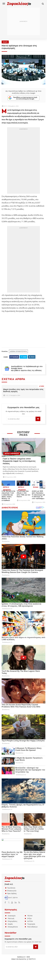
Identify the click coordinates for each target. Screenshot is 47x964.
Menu (4, 3)
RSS (18, 902)
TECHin (30, 916)
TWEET (24, 357)
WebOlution (31, 959)
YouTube (12, 902)
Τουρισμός (31, 924)
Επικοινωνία (11, 891)
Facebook (6, 902)
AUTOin (30, 921)
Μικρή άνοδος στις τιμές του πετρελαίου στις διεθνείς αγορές (23, 390)
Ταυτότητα (11, 888)
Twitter (9, 902)
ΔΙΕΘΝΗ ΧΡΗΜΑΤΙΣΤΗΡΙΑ (18, 351)
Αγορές (5, 42)
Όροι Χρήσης (12, 893)
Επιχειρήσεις (12, 921)
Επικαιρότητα (13, 927)
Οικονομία (11, 916)
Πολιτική (11, 918)
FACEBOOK (15, 357)
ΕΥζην (29, 918)
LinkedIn (15, 902)
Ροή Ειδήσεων (32, 927)
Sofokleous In (19, 4)
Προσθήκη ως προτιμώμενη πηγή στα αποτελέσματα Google (25, 98)
